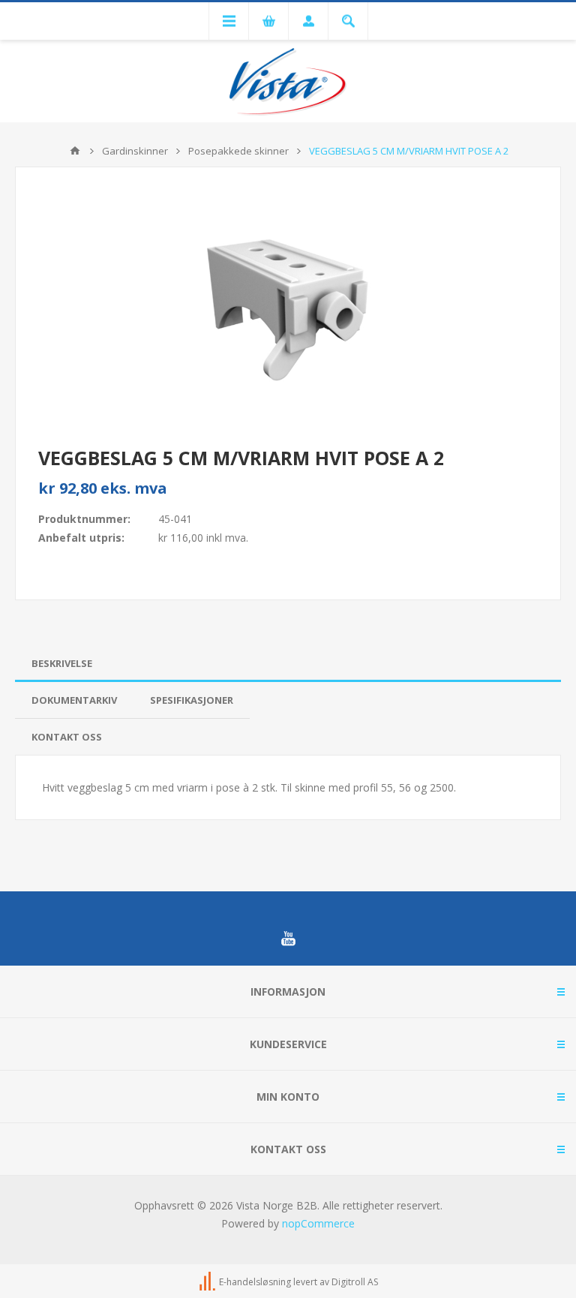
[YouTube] (288, 939)
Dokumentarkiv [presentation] (74, 700)
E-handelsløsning (255, 1281)
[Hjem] (75, 151)
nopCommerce (318, 1223)
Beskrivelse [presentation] (62, 663)
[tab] (288, 663)
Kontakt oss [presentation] (67, 737)
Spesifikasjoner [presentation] (191, 700)
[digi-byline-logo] (208, 1281)
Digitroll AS (355, 1281)
